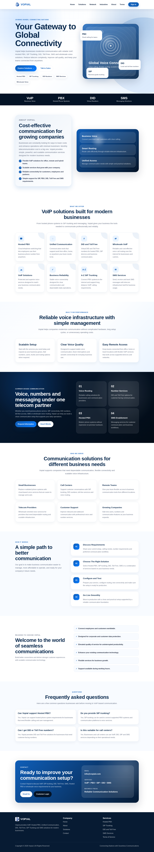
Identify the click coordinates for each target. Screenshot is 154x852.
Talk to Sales (46, 68)
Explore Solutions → (26, 68)
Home (72, 4)
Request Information (26, 424)
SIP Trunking (107, 825)
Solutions (82, 4)
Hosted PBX (107, 822)
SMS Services (108, 833)
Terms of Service (109, 837)
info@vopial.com (92, 774)
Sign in (133, 4)
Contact (66, 833)
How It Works (45, 424)
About (113, 4)
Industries (104, 4)
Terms (122, 4)
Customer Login (42, 794)
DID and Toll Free (109, 829)
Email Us (26, 794)
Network (93, 4)
